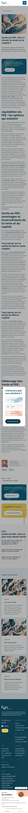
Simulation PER (19, 755)
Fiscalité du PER (19, 739)
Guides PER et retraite (7, 778)
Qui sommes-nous (6, 720)
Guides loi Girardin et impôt (8, 776)
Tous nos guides (6, 774)
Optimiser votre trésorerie (8, 767)
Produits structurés (6, 755)
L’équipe (4, 722)
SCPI (3, 757)
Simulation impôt (19, 748)
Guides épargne (6, 785)
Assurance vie (5, 751)
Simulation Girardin (20, 751)
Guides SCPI (5, 789)
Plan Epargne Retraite (20, 737)
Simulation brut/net (20, 753)
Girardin (17, 723)
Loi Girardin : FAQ (19, 730)
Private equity (5, 748)
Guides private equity (7, 787)
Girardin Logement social (21, 727)
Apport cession (5, 764)
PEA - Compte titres (7, 753)
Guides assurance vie (7, 783)
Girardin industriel (19, 725)
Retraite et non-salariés (21, 741)
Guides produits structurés (8, 780)
